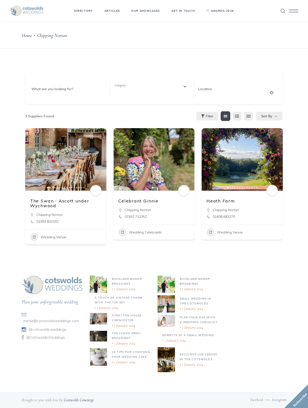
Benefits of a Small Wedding (188, 335)
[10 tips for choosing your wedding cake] (98, 357)
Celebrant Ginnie (138, 201)
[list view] (237, 116)
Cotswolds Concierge (79, 399)
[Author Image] (96, 190)
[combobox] (150, 85)
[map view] (248, 116)
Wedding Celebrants (145, 232)
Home (27, 35)
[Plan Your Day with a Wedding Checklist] (166, 320)
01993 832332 (47, 221)
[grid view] (225, 116)
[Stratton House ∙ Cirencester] (98, 318)
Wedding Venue (53, 237)
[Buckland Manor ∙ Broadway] (98, 284)
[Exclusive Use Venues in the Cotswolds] (166, 359)
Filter (209, 116)
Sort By (266, 116)
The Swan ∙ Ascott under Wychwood (59, 203)
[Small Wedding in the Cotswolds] (166, 304)
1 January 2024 (124, 288)
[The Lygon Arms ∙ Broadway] (98, 336)
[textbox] (120, 85)
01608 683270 (224, 216)
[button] (31, 159)
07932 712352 (136, 216)
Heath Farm (220, 201)
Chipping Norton (49, 215)
